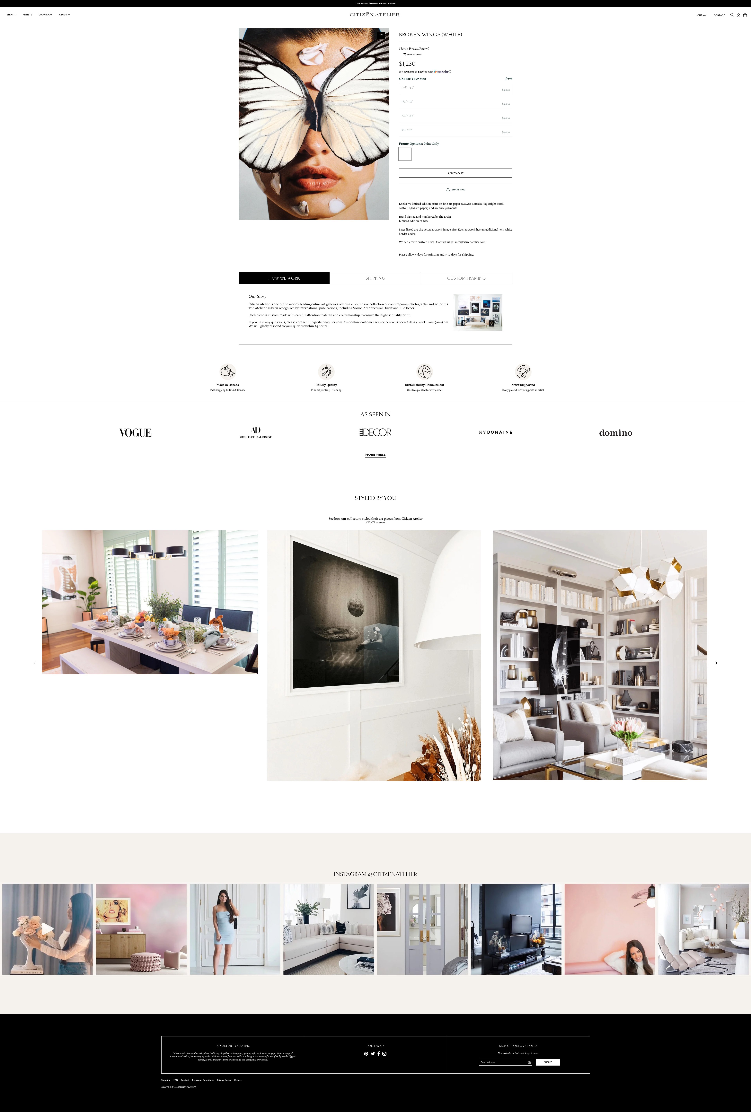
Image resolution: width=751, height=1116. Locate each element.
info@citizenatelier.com (325, 322)
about (63, 14)
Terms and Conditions (203, 1080)
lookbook (45, 14)
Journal (701, 15)
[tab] (284, 278)
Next (715, 663)
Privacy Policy (224, 1080)
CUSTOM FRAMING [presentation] (466, 278)
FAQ (175, 1080)
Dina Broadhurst (414, 48)
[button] (455, 72)
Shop (10, 14)
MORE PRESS (375, 455)
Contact (719, 15)
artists (27, 14)
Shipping (165, 1080)
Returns (238, 1080)
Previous (36, 663)
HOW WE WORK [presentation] (284, 278)
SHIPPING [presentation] (375, 278)
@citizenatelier (392, 874)
